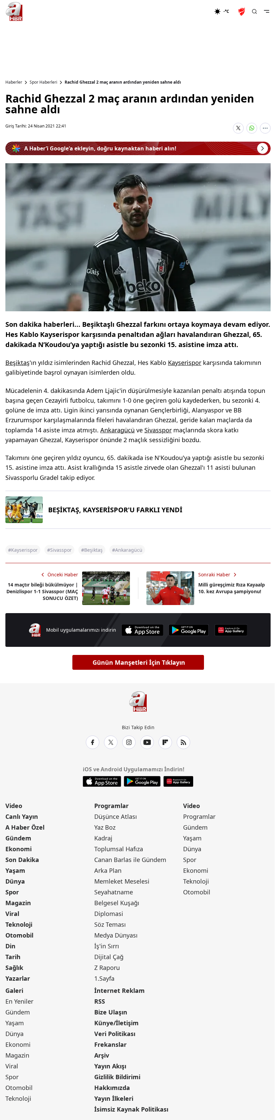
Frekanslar (110, 1044)
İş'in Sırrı (106, 946)
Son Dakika (22, 860)
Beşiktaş (17, 362)
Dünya (15, 881)
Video (13, 806)
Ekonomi (18, 849)
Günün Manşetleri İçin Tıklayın (139, 662)
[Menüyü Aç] (267, 11)
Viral (12, 914)
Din (10, 946)
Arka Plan (108, 870)
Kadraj (103, 838)
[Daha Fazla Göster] (265, 128)
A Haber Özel (24, 827)
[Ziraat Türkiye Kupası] (242, 11)
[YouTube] (147, 742)
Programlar (111, 806)
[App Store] (142, 630)
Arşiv (101, 1055)
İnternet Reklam (119, 990)
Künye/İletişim (116, 1023)
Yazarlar (17, 978)
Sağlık (14, 968)
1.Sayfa (104, 978)
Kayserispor (184, 362)
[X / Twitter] (110, 742)
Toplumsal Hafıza (118, 849)
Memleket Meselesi (121, 881)
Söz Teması (110, 924)
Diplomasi (108, 914)
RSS (99, 1001)
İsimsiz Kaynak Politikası (131, 1109)
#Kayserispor (23, 550)
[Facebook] (92, 742)
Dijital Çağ (109, 957)
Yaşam (15, 870)
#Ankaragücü (127, 550)
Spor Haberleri (43, 82)
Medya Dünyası (116, 935)
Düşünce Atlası (115, 816)
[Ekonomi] (192, 11)
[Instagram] (129, 742)
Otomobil (19, 935)
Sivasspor (158, 430)
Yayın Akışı (110, 1066)
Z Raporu (107, 968)
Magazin (18, 903)
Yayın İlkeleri (113, 1098)
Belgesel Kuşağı (116, 903)
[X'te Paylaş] (238, 128)
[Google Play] (189, 630)
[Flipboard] (165, 742)
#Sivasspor (59, 550)
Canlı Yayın (21, 816)
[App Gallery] (230, 630)
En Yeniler (19, 1001)
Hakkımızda (112, 1088)
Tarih (13, 957)
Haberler (13, 82)
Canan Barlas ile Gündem (130, 860)
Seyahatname (113, 892)
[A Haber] (14, 11)
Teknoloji (18, 924)
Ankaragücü (117, 430)
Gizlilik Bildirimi (117, 1077)
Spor (12, 892)
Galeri (14, 990)
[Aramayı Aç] (254, 11)
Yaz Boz (104, 827)
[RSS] (183, 742)
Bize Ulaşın (110, 1012)
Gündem (18, 838)
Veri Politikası (114, 1034)
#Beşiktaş (92, 550)
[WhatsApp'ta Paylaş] (251, 128)
